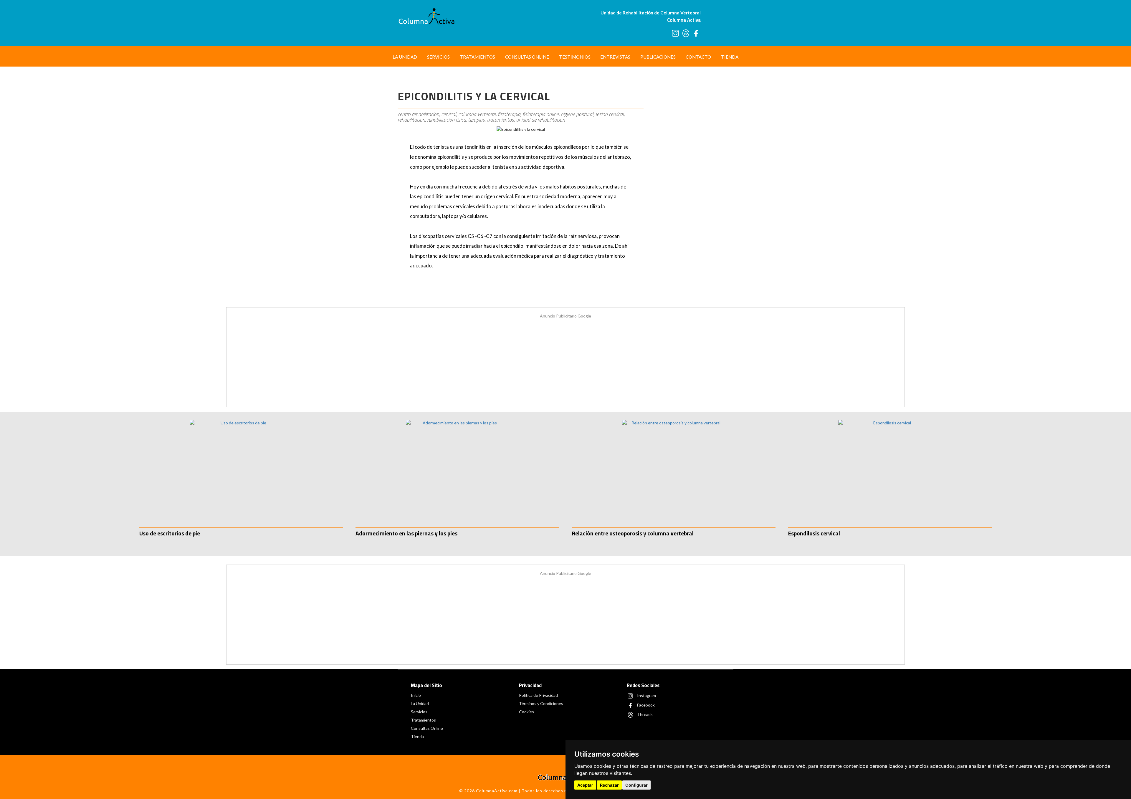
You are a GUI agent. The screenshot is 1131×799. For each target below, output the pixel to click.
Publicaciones (658, 56)
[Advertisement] (691, 167)
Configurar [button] (636, 785)
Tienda (729, 56)
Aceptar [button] (585, 785)
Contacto (698, 56)
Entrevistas (615, 56)
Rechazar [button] (609, 785)
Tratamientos (477, 56)
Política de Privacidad (538, 695)
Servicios (438, 56)
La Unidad (405, 56)
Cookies (526, 711)
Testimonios (575, 56)
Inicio (416, 695)
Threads (644, 714)
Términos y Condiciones (541, 703)
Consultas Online (527, 56)
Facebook (645, 704)
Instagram (646, 695)
